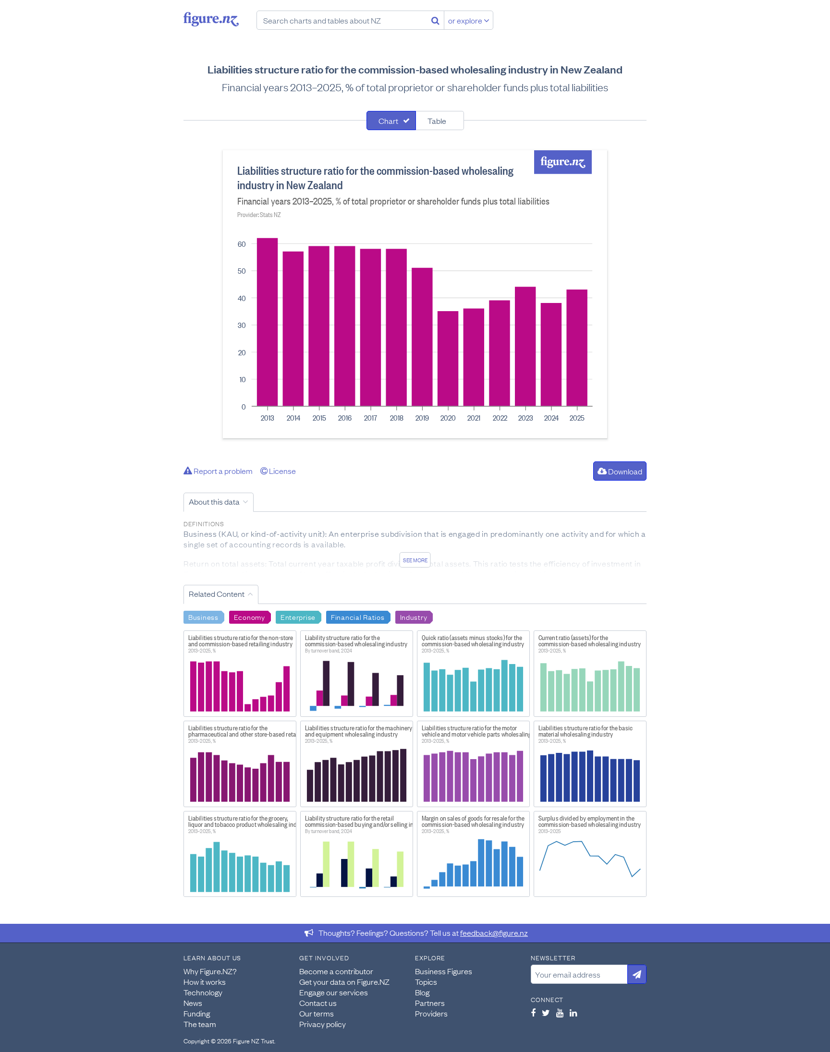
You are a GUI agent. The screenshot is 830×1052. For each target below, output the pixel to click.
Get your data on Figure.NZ (344, 981)
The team (199, 1023)
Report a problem (222, 470)
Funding (196, 1013)
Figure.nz (211, 19)
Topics (426, 981)
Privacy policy (322, 1023)
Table (436, 120)
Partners (430, 1002)
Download (624, 471)
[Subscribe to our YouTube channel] (559, 1012)
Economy (249, 616)
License (282, 470)
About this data (214, 501)
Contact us (318, 1002)
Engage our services (333, 992)
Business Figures (443, 971)
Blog (422, 992)
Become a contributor (336, 971)
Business (203, 616)
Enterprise (298, 616)
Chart (388, 120)
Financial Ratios (358, 616)
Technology (202, 992)
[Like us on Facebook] (533, 1012)
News (192, 1002)
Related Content (216, 593)
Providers (431, 1013)
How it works (204, 981)
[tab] (391, 120)
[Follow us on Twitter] (546, 1012)
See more (415, 560)
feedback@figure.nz (494, 932)
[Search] (435, 20)
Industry (413, 616)
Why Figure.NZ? (210, 971)
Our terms (316, 1013)
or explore (466, 20)
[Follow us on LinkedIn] (573, 1012)
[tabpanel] (415, 294)
